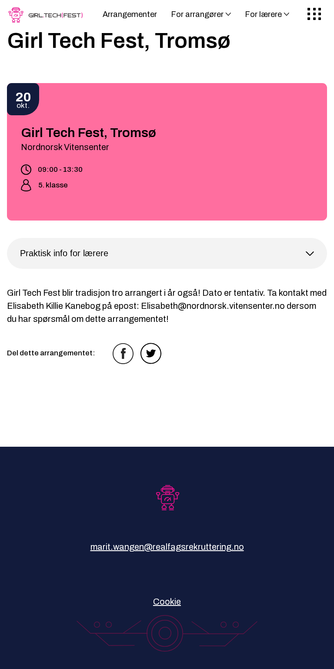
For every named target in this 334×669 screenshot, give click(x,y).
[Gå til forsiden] (47, 18)
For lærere (263, 14)
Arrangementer (130, 14)
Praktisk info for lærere (64, 253)
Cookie (167, 601)
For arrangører (197, 14)
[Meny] (314, 14)
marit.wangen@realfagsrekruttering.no (167, 547)
